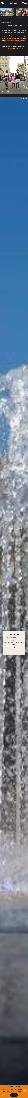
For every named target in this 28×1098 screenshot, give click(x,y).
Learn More (22, 1091)
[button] (24, 1091)
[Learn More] (14, 644)
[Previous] (1, 643)
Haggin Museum (19, 37)
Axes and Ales (21, 40)
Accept (14, 1095)
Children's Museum (13, 38)
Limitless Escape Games (10, 40)
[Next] (26, 12)
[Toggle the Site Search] (23, 3)
